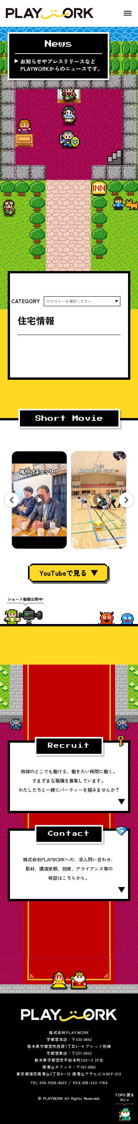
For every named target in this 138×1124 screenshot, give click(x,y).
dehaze (127, 13)
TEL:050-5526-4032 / (51, 1082)
